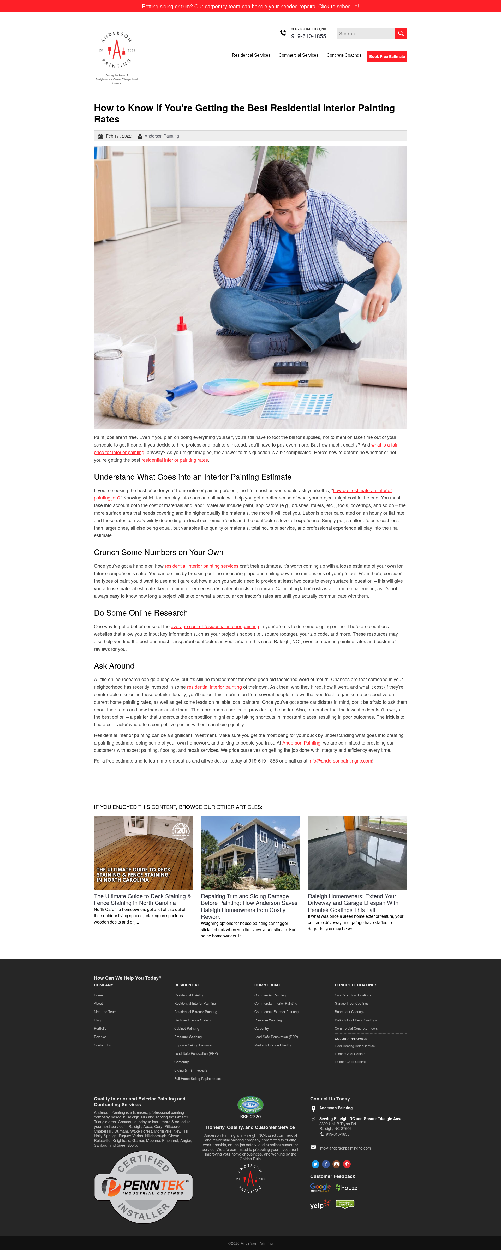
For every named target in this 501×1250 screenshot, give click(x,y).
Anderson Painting (162, 136)
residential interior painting (214, 686)
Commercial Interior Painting (275, 1003)
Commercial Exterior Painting (276, 1011)
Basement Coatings (350, 1011)
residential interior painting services (201, 565)
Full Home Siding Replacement (197, 1078)
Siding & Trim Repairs (190, 1070)
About (98, 1003)
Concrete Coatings (344, 55)
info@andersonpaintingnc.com (340, 760)
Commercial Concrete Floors (356, 1028)
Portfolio (100, 1028)
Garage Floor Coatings (352, 1003)
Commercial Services (298, 55)
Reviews (100, 1036)
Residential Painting (189, 994)
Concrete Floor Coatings (353, 994)
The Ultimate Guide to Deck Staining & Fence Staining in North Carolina (142, 899)
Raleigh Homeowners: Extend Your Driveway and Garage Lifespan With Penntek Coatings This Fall (353, 903)
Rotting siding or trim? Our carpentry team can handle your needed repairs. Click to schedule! (250, 6)
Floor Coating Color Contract (355, 1046)
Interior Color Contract (350, 1053)
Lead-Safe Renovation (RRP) (196, 1053)
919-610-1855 (308, 36)
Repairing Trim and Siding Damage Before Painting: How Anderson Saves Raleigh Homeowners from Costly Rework (249, 906)
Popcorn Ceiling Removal (193, 1045)
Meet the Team (105, 1011)
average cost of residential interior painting (215, 626)
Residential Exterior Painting (195, 1011)
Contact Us (102, 1045)
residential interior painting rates (174, 459)
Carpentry (181, 1061)
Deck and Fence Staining (193, 1019)
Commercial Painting (270, 994)
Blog (97, 1019)
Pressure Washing (188, 1036)
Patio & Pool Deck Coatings (356, 1019)
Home (98, 994)
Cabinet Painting (186, 1028)
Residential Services (251, 55)
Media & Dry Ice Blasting (273, 1045)
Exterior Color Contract (351, 1061)
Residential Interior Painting (195, 1003)
